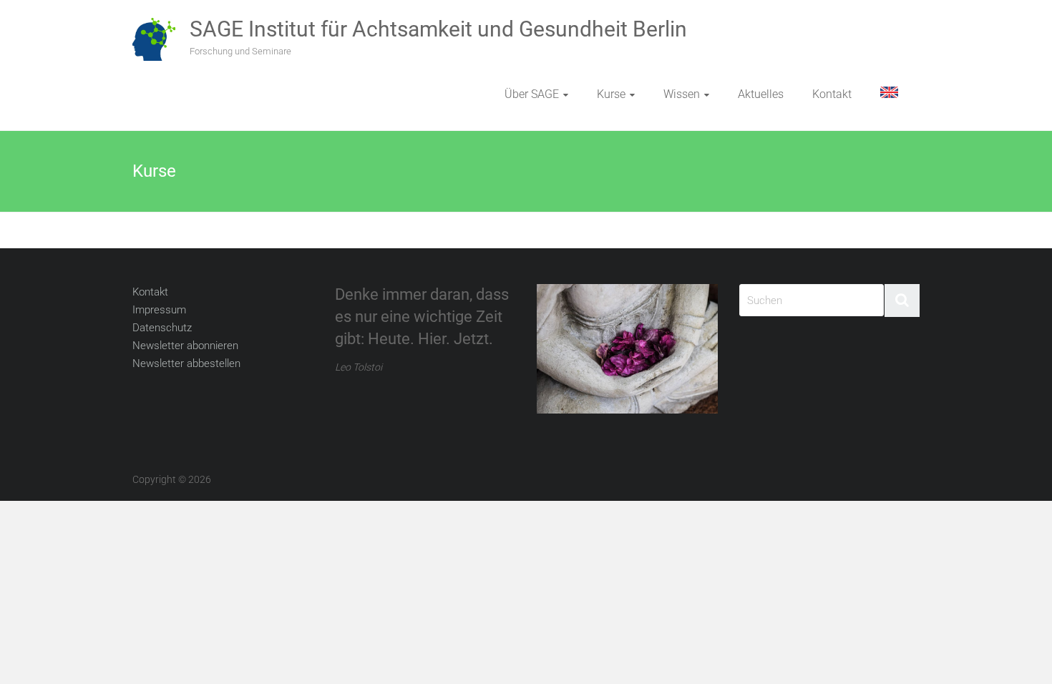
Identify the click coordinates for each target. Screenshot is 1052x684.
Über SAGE (532, 94)
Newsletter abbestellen (186, 363)
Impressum (159, 309)
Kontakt (832, 94)
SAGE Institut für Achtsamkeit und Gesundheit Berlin (438, 28)
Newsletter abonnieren (185, 345)
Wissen (681, 94)
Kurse (611, 94)
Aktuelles (761, 94)
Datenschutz (162, 327)
